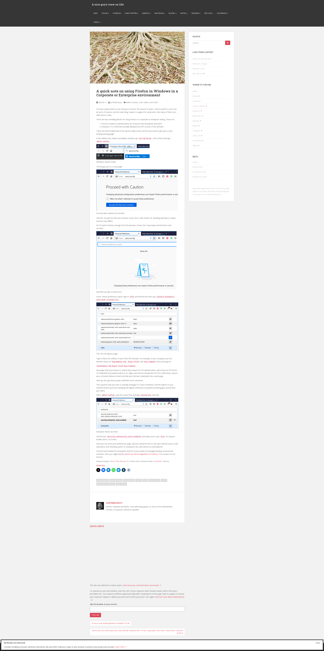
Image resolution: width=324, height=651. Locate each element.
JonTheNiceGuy (116, 102)
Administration (102, 480)
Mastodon (159, 13)
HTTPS (164, 480)
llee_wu (123, 461)
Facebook (117, 13)
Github (104, 13)
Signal (96, 22)
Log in (195, 162)
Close (318, 643)
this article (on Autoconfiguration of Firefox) (140, 454)
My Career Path (199, 73)
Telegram (195, 13)
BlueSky (172, 13)
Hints (145, 480)
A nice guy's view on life (108, 4)
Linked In (145, 13)
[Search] (227, 43)
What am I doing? (200, 64)
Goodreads (221, 13)
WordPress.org (199, 177)
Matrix (183, 13)
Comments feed (199, 172)
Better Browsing (116, 480)
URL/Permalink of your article (103, 604)
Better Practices (132, 102)
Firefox (138, 480)
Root (113, 461)
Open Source (121, 484)
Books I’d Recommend (202, 59)
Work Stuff (154, 102)
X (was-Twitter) (131, 13)
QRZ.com (207, 13)
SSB (140, 102)
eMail (96, 13)
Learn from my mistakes (105, 484)
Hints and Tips (154, 480)
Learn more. (120, 647)
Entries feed (197, 167)
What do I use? (199, 68)
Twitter (146, 102)
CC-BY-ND (157, 461)
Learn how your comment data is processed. (140, 585)
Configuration (129, 480)
